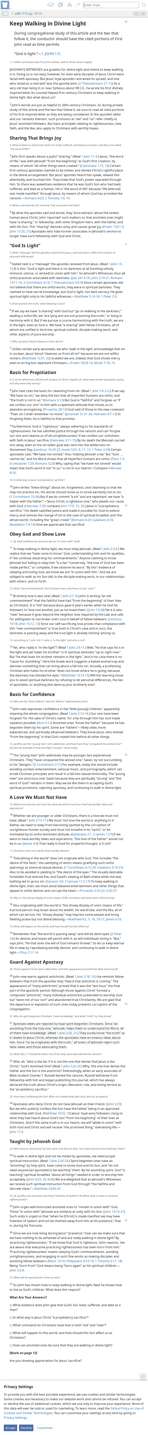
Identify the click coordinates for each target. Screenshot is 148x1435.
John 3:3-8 (17, 1270)
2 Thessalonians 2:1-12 (95, 83)
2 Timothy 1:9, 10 (57, 198)
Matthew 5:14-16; (87, 296)
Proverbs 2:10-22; (92, 890)
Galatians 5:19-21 (109, 867)
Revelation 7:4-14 (22, 524)
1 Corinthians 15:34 (25, 497)
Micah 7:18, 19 (104, 363)
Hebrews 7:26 (35, 506)
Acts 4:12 (44, 723)
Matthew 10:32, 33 (57, 1113)
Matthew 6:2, (77, 919)
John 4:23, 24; (37, 1179)
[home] (6, 5)
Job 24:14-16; (81, 278)
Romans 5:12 (53, 400)
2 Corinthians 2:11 (47, 764)
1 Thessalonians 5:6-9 (66, 282)
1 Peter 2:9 (108, 296)
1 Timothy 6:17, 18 (107, 1261)
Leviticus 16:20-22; (48, 449)
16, (93, 919)
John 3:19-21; (100, 278)
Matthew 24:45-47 (47, 1188)
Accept (10, 1428)
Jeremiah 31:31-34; (79, 414)
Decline (26, 1428)
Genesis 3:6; (55, 881)
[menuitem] (6, 5)
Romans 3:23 (44, 463)
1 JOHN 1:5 (50, 53)
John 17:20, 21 (20, 231)
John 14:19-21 (114, 1211)
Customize (44, 1428)
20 (82, 506)
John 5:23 (113, 1104)
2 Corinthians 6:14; (36, 282)
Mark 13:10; (57, 1261)
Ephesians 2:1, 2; (84, 834)
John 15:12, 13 (28, 624)
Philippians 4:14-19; (80, 1261)
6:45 (50, 1179)
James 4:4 (30, 843)
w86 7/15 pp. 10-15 (28, 13)
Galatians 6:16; (103, 520)
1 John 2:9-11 (36, 640)
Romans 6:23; (34, 198)
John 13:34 (95, 610)
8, (79, 449)
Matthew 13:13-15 (75, 675)
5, (89, 919)
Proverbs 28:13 (55, 409)
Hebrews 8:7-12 (104, 414)
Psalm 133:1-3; (113, 227)
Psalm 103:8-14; (82, 363)
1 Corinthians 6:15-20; (81, 867)
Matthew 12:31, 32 (36, 358)
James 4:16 (113, 919)
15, (77, 506)
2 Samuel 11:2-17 (76, 881)
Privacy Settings (15, 1417)
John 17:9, (68, 506)
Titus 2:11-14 (29, 952)
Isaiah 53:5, (69, 449)
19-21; (100, 919)
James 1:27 (104, 834)
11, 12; (86, 449)
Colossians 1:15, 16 (94, 166)
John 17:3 (16, 1132)
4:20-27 (110, 890)
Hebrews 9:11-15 (63, 440)
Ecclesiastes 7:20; (22, 463)
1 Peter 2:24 (100, 449)
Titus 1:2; (118, 459)
